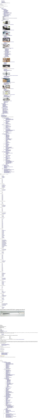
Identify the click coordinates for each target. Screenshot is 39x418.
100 (2, 210)
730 (2, 269)
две (2, 301)
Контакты (2, 113)
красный (3, 237)
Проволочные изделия (6, 77)
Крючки (5, 57)
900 (2, 258)
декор (3, 298)
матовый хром (4, 230)
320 (2, 224)
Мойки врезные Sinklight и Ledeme (8, 12)
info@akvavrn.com (3, 2)
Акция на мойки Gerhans (5, 112)
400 (2, 197)
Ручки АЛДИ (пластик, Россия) (7, 51)
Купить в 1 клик (2, 330)
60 (2, 181)
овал (2, 291)
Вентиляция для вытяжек (7, 37)
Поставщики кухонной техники (5, 344)
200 (2, 194)
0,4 (2, 286)
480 (2, 225)
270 (2, 195)
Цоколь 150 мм (5, 69)
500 (2, 198)
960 (2, 227)
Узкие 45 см (5, 25)
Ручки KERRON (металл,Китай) (7, 48)
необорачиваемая (4, 295)
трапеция (3, 292)
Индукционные (5, 31)
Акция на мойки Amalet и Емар (9, 417)
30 (2, 179)
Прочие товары (3, 103)
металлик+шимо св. (4, 243)
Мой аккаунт (3, 0)
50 (2, 180)
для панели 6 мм (4, 305)
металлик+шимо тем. (4, 245)
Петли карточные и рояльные (9, 397)
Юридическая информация (4, 354)
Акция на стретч (5, 110)
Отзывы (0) (2, 334)
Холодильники (5, 43)
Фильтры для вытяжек (5, 107)
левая (2, 294)
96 (2, 220)
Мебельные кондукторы (5, 104)
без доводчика (4, 189)
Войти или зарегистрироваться (20, 339)
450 (2, 255)
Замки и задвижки (6, 102)
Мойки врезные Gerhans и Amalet (7, 13)
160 (2, 221)
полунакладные (4, 185)
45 (2, 192)
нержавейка (3, 261)
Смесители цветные (6, 15)
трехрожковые (4, 279)
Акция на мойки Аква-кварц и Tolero (5, 108)
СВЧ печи (5, 42)
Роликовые (5, 89)
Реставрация (4, 105)
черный (3, 282)
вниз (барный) (3, 213)
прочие (3, 187)
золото (3, 231)
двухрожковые (3, 278)
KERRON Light (6, 50)
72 (2, 182)
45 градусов (3, 186)
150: (2, 268)
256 (2, 223)
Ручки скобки (6, 55)
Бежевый (3, 177)
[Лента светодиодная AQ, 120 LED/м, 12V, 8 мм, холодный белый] (3, 17)
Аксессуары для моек (5, 106)
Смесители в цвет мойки (7, 14)
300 (2, 196)
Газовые (5, 30)
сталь (3, 233)
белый (3, 234)
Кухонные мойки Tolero (8, 368)
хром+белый (3, 241)
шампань (3, 235)
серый (3, 215)
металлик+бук (3, 244)
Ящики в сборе (5, 90)
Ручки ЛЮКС (6, 53)
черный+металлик (4, 240)
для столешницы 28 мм (4, 303)
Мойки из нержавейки (5, 11)
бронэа (3, 283)
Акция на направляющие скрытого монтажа (5, 111)
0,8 (2, 287)
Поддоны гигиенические (6, 96)
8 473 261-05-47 (3, 1)
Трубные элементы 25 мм (7, 76)
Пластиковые (5, 62)
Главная (2, 8)
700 (2, 200)
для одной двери (4, 249)
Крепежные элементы (6, 101)
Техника (2, 20)
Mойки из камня (4, 9)
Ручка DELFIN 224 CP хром (6, 19)
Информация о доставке (4, 353)
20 (2, 263)
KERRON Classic (7, 49)
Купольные (5, 36)
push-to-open (3, 206)
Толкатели (5, 84)
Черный (3, 176)
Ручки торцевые (7, 56)
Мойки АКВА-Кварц (6, 10)
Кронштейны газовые (6, 83)
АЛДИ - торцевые (7, 52)
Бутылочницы (5, 95)
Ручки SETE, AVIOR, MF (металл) (7, 54)
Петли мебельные (6, 82)
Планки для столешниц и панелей (8, 70)
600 (2, 256)
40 (2, 208)
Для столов (5, 63)
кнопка (3, 218)
